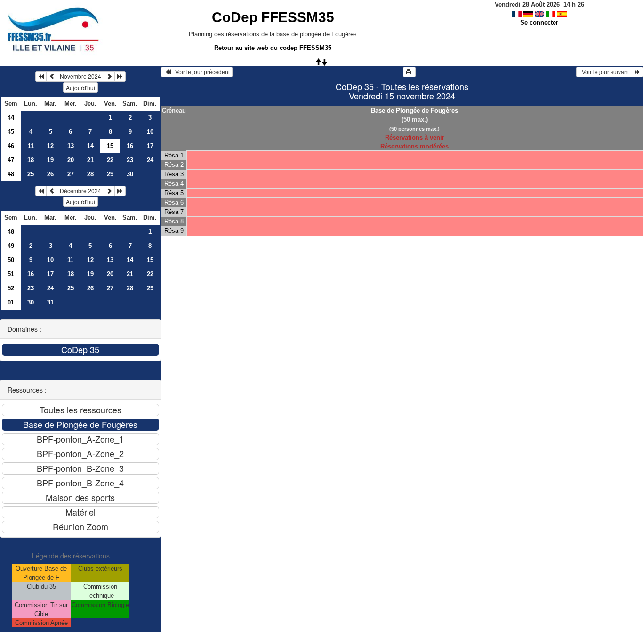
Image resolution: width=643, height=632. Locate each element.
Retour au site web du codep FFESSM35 (272, 47)
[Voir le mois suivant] (109, 76)
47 (11, 160)
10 (150, 131)
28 (90, 174)
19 (50, 160)
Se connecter (539, 22)
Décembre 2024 (80, 191)
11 (31, 145)
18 (30, 160)
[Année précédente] (41, 76)
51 (11, 274)
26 (50, 174)
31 (50, 302)
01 (11, 302)
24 (150, 160)
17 (150, 145)
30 (130, 174)
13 (70, 145)
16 (130, 145)
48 (11, 174)
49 (11, 245)
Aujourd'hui (80, 87)
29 (110, 174)
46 (11, 145)
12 (50, 145)
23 (130, 160)
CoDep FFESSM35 (273, 17)
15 (150, 259)
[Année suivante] (120, 76)
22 (110, 160)
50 (11, 259)
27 (70, 174)
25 (30, 174)
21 (90, 160)
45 (11, 131)
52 (11, 288)
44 (11, 117)
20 (70, 160)
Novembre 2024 (80, 76)
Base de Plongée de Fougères (414, 110)
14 (90, 145)
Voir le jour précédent (200, 72)
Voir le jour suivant (607, 72)
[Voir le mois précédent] (51, 76)
